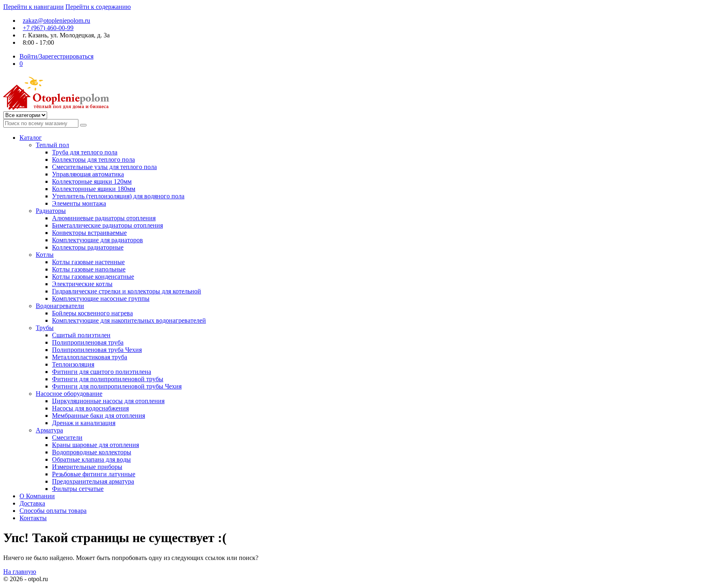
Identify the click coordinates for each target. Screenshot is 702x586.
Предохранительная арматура (93, 481)
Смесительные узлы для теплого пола (104, 166)
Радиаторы (51, 210)
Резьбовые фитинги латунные (93, 474)
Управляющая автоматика (88, 174)
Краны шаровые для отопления (95, 444)
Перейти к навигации (33, 6)
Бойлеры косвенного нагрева (92, 313)
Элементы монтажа (79, 203)
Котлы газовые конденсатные (93, 276)
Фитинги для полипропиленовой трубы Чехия (117, 386)
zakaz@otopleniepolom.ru (56, 20)
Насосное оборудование (69, 393)
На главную (19, 571)
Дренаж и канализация (83, 422)
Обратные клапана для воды (91, 459)
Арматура (49, 430)
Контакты (33, 517)
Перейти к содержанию (98, 6)
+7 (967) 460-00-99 (48, 27)
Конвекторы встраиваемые (89, 232)
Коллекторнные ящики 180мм (93, 188)
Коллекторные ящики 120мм (92, 181)
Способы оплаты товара (53, 510)
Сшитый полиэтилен (81, 335)
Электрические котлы (82, 283)
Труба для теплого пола (84, 152)
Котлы (45, 254)
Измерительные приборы (87, 466)
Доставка (32, 503)
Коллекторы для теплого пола (93, 159)
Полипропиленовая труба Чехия (97, 349)
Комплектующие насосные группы (101, 298)
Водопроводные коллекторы (91, 452)
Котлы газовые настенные (88, 261)
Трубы (45, 327)
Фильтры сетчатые (78, 488)
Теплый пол (52, 144)
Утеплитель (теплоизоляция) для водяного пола (118, 196)
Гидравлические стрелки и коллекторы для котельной (126, 291)
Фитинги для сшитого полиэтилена (101, 371)
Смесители (67, 437)
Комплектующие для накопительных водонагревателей (129, 320)
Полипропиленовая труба (88, 342)
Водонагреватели (60, 305)
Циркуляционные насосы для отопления (108, 400)
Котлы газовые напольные (89, 269)
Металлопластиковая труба (89, 357)
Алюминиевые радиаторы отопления (104, 218)
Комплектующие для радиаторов (97, 240)
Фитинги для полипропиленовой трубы (107, 378)
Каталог (31, 137)
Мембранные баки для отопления (98, 415)
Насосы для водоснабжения (90, 408)
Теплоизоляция (73, 364)
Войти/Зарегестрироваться (56, 56)
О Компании (37, 496)
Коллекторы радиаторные (88, 247)
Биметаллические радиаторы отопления (107, 225)
